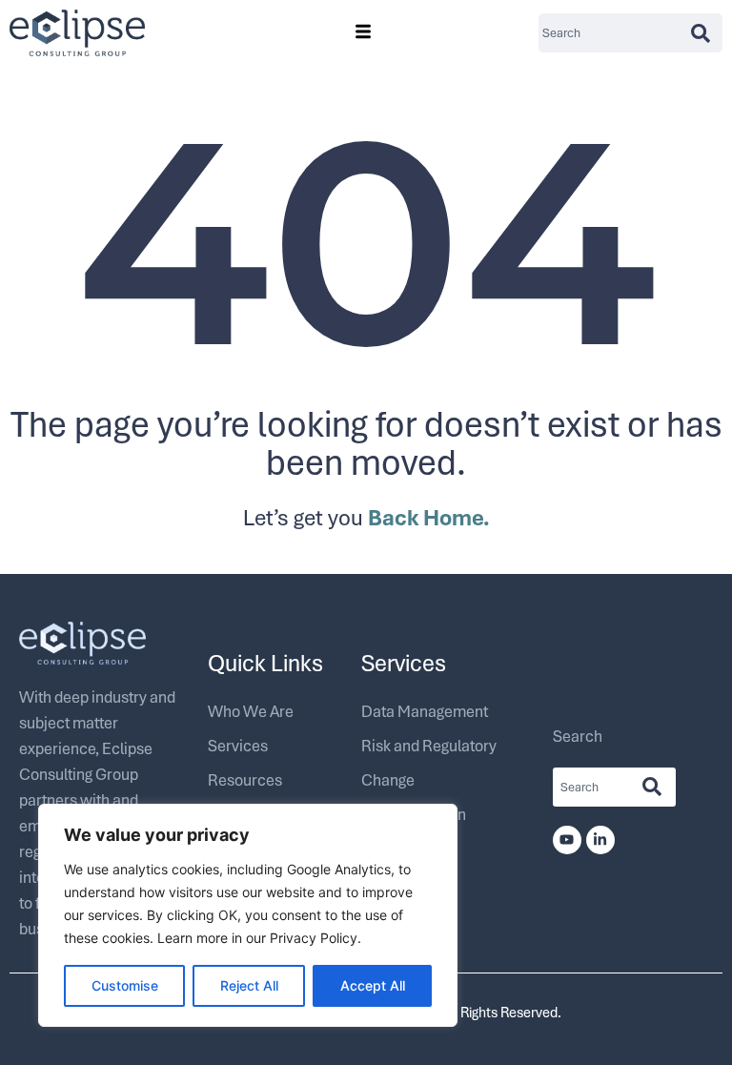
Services (238, 745)
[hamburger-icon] (362, 33)
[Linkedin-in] (600, 840)
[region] (248, 915)
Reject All (249, 985)
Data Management (424, 711)
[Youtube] (567, 840)
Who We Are (251, 711)
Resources (245, 779)
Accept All (372, 985)
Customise (125, 985)
